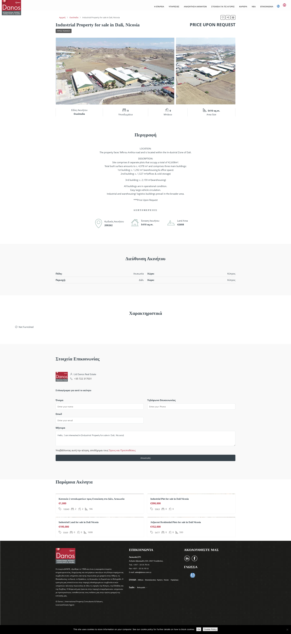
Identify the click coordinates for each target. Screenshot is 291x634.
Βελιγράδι (141, 587)
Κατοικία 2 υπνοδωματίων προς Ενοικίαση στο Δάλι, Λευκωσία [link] (91, 499)
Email (59, 413)
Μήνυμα (60, 427)
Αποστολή (145, 457)
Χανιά (166, 580)
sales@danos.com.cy (143, 572)
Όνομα (59, 400)
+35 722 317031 (83, 378)
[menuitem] (284, 5)
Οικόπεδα (73, 17)
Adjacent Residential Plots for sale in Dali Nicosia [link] (175, 522)
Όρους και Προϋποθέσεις (122, 450)
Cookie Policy (210, 629)
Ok (198, 629)
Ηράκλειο (174, 580)
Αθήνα (141, 580)
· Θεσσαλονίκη (150, 580)
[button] (223, 17)
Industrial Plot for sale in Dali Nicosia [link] (169, 499)
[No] (287, 629)
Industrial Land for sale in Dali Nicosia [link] (79, 522)
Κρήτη (160, 580)
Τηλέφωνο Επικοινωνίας (161, 400)
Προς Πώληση (63, 31)
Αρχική (62, 17)
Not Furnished (26, 326)
